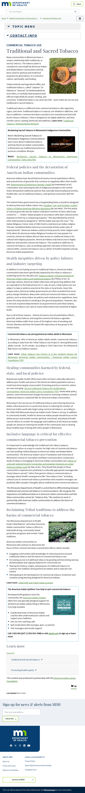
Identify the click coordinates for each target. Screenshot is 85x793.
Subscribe (11, 718)
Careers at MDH (18, 780)
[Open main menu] (77, 4)
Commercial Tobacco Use (51, 18)
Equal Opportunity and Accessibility (38, 765)
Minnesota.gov (49, 790)
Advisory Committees (10, 770)
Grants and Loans (9, 766)
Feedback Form (31, 770)
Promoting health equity (23, 670)
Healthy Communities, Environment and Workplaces (28, 18)
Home (4, 18)
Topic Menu (23, 26)
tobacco (74, 688)
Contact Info (23, 35)
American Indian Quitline (34, 597)
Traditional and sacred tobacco (26, 659)
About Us (6, 761)
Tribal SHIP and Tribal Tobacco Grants (35, 582)
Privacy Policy (30, 761)
